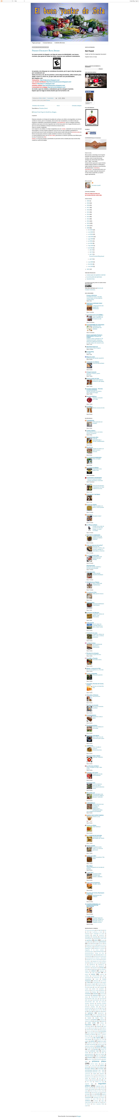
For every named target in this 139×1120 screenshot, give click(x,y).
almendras (102, 936)
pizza (98, 1052)
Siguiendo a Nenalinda (93, 735)
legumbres (88, 1024)
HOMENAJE (87, 1019)
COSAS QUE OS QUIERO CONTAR (96, 275)
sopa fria (103, 1089)
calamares (87, 972)
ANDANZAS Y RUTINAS (93, 494)
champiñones (88, 979)
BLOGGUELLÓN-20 (89, 954)
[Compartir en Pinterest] (64, 98)
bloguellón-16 (92, 964)
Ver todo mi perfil (96, 185)
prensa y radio (91, 1059)
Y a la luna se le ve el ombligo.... (95, 314)
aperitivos (89, 940)
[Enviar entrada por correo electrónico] (56, 98)
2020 (88, 200)
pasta (92, 1041)
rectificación (87, 1073)
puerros (102, 1063)
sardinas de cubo (99, 1081)
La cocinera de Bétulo (93, 467)
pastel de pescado (91, 1044)
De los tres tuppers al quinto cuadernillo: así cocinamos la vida (98, 317)
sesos (97, 1087)
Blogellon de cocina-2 (101, 945)
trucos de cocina (96, 1095)
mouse (94, 1036)
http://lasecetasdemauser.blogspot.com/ (58, 82)
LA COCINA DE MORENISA (94, 457)
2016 (88, 209)
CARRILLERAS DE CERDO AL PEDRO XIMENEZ (97, 538)
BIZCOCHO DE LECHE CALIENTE (95, 358)
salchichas (93, 1080)
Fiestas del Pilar (89, 1009)
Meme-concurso (102, 1029)
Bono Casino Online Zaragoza (94, 348)
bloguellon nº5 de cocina (94, 962)
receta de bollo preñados (98, 363)
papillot (86, 1041)
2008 (88, 227)
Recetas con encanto (92, 705)
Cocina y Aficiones (92, 295)
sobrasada (102, 1087)
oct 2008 (90, 234)
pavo (105, 1046)
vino (94, 1102)
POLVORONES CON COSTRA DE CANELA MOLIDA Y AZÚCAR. (98, 796)
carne (98, 972)
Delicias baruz (90, 602)
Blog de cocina (91, 356)
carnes (93, 974)
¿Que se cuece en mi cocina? (95, 545)
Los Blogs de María (92, 525)
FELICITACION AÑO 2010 (97, 997)
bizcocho (94, 943)
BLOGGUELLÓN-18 (99, 951)
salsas (104, 1080)
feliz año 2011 (96, 1008)
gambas (104, 1011)
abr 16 (91, 252)
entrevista (103, 993)
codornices (95, 980)
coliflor (88, 982)
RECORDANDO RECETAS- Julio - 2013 (94, 1070)
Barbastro (97, 941)
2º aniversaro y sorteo (97, 932)
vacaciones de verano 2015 (92, 1099)
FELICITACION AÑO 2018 (91, 1001)
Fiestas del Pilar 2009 (100, 1009)
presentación (98, 1059)
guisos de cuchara (96, 1014)
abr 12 (91, 254)
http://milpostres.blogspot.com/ (50, 80)
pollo (105, 1055)
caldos (93, 972)
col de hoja (103, 980)
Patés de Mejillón (97, 458)
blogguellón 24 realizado (99, 948)
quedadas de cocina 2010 (91, 1065)
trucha (88, 1095)
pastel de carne (102, 1041)
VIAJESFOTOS (91, 279)
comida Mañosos (96, 982)
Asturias (103, 940)
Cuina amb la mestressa (93, 882)
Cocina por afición (92, 504)
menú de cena (90, 1031)
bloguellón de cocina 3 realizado (93, 959)
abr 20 (91, 249)
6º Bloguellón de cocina (98, 933)
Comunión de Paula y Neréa (93, 985)
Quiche (102, 1065)
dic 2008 (90, 229)
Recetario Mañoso (92, 396)
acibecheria (90, 745)
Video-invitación (88, 1102)
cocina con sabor (91, 855)
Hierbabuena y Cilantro (93, 582)
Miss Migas (90, 866)
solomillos (93, 1089)
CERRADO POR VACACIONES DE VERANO (97, 327)
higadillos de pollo (102, 1016)
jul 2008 (90, 241)
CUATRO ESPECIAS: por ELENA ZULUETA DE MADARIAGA (93, 905)
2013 (88, 216)
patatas (98, 1046)
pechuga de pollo (91, 1047)
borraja (102, 967)
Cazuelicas (90, 514)
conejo (90, 987)
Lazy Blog (89, 484)
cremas (96, 987)
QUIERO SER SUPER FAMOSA (95, 815)
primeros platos (99, 1061)
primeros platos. (94, 1063)
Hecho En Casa (91, 782)
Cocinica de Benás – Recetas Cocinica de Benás (95, 389)
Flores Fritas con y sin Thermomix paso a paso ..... (98, 738)
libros (98, 1024)
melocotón (89, 1029)
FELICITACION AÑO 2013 (91, 998)
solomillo (87, 1089)
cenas (103, 977)
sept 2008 (91, 236)
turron (103, 1095)
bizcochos (100, 943)
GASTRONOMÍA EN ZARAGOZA (95, 324)
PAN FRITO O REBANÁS (93, 535)
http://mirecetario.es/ (92, 346)
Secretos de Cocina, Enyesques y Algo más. (95, 893)
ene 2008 (90, 266)
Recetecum (90, 447)
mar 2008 (90, 262)
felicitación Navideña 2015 (91, 1006)
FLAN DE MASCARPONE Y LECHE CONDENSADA (98, 440)
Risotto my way (96, 816)
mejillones (104, 1028)
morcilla (98, 1032)
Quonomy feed (91, 565)
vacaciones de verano (98, 1097)
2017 (88, 207)
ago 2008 (90, 238)
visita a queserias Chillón (98, 1104)
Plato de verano (89, 1055)
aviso (86, 941)
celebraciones (96, 977)
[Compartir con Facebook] (63, 98)
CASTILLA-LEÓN (96, 976)
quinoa (86, 1067)
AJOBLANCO (90, 916)
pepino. (89, 1049)
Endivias (94, 992)
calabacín (93, 971)
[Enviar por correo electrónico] (59, 98)
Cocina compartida (92, 673)
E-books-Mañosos (47, 42)
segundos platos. (100, 1086)
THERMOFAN (90, 420)
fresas (90, 1011)
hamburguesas (88, 1016)
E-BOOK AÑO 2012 (60, 42)
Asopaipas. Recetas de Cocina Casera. (95, 684)
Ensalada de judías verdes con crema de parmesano (98, 848)
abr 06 (91, 259)
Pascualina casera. (97, 659)
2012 (88, 218)
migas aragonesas (91, 1032)
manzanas (93, 1028)
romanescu (93, 1078)
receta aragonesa (100, 1067)
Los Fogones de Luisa (93, 555)
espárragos (87, 995)
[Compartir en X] (61, 98)
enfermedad (101, 992)
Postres (89, 1057)
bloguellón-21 (88, 967)
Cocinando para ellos (92, 437)
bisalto (88, 943)
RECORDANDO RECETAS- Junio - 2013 (94, 1071)
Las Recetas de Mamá (93, 766)
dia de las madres (95, 990)
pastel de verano (101, 1044)
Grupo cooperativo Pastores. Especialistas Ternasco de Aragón (94, 336)
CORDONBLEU (91, 803)
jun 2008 (90, 243)
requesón (102, 1073)
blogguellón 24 (88, 948)
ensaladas (87, 993)
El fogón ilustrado (91, 372)
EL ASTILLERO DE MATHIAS (94, 277)
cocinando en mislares (93, 362)
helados (95, 1016)
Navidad (99, 1036)
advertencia (101, 935)
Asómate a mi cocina (92, 772)
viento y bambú (91, 845)
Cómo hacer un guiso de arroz (94, 654)
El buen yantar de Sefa (93, 378)
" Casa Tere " (90, 872)
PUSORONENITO (91, 715)
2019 (88, 203)
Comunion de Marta (102, 984)
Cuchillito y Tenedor (92, 658)
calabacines (101, 971)
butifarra (95, 969)
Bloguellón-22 (95, 967)
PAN (95, 1039)
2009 (88, 225)
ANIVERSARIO (88, 938)
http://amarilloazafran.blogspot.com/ (53, 85)
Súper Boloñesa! (96, 826)
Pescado (95, 1049)
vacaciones (88, 1097)
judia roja (104, 1021)
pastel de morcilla (102, 1042)
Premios (48, 100)
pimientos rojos (94, 1051)
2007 (88, 269)
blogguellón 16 (90, 946)
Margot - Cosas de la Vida (94, 668)
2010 (88, 223)
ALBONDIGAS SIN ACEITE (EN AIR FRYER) (97, 558)
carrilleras (87, 976)
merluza (96, 1031)
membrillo (95, 1029)
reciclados (100, 1068)
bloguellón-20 (101, 966)
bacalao (91, 941)
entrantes (95, 993)
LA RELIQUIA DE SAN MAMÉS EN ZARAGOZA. (98, 307)
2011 (88, 221)
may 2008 (91, 245)
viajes (102, 1100)
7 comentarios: (50, 98)
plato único (98, 1055)
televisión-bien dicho (95, 1092)
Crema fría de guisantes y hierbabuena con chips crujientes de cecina (98, 487)
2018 (88, 205)
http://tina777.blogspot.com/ (46, 83)
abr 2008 (90, 247)
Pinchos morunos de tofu (98, 407)
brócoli (90, 969)
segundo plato (89, 1083)
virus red (99, 1102)
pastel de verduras (89, 1046)
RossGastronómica (92, 725)
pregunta (97, 1057)
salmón (99, 1080)
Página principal (36, 42)
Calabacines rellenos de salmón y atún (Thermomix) (98, 615)
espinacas (95, 995)
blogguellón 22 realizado (99, 946)
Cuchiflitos (90, 406)
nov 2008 (90, 232)
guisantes (87, 1014)
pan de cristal (101, 1039)
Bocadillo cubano (97, 884)
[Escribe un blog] (60, 98)
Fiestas (103, 1008)
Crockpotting (90, 351)
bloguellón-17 (101, 964)
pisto (92, 1052)
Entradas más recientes (38, 105)
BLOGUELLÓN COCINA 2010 (100, 956)
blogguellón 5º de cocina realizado (94, 950)
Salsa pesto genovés (98, 675)
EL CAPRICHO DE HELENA (94, 835)
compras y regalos (91, 984)
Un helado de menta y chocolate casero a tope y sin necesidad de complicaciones (94, 298)
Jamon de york (88, 1021)
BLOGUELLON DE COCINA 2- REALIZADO (96, 958)
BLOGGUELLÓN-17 (89, 951)
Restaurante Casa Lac (90, 1075)
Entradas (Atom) (43, 108)
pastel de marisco (92, 1042)
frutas (94, 1011)
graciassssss (101, 1013)
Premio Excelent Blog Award (45, 50)
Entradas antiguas (76, 105)
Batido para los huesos (98, 593)
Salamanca (87, 1080)
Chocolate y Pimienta (92, 695)
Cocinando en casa (92, 633)
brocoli (86, 969)
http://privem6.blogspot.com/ (56, 87)
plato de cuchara (100, 1054)
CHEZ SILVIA (90, 622)
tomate (93, 1094)
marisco (98, 1028)
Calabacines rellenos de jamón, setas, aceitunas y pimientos (98, 636)
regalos (94, 1073)
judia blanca (97, 1021)
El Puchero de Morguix (93, 612)
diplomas (103, 990)
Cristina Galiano (91, 430)
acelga (94, 935)
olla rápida (96, 1037)
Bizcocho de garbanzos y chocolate (95, 669)
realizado (92, 1067)
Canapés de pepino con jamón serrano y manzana (98, 450)
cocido (97, 979)
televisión (87, 1092)
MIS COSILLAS (91, 793)
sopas (86, 1090)
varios (102, 1099)
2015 (88, 212)
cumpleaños (101, 988)
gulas (103, 1014)
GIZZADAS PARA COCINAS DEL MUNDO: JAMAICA (97, 875)
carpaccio (102, 974)
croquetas (102, 987)
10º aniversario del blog (90, 930)
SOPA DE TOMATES (98, 757)
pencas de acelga (101, 1047)
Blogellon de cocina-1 (90, 945)
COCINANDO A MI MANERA (94, 477)
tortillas (98, 1094)
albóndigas (87, 936)
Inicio (58, 105)
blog (105, 943)
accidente (87, 935)
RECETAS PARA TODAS (93, 756)
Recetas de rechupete (93, 653)
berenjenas (103, 941)
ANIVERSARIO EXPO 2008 (100, 938)
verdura (87, 1100)
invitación (102, 1019)
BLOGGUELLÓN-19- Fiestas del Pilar (94, 953)
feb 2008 (90, 264)
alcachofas (95, 936)
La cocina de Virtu (92, 592)
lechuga (102, 1023)
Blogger (79, 1116)
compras (104, 982)
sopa (98, 1089)
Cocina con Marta (91, 825)
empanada (87, 992)
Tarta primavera (96, 696)
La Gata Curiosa (91, 643)
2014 (88, 214)
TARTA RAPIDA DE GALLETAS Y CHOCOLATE (97, 646)
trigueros (104, 1094)
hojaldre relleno (99, 1018)
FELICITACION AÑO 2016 (98, 1000)
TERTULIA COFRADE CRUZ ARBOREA (94, 304)
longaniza (99, 1026)
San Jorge (89, 1081)
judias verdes (92, 1023)
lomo (93, 1026)
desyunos (87, 990)
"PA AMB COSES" (97, 516)
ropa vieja (101, 1078)
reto (98, 1075)
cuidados (93, 988)
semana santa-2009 (89, 1087)
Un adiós (89, 353)
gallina (99, 1011)
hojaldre (89, 1018)
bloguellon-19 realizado (90, 966)
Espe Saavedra (91, 572)
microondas (103, 1031)
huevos (94, 1019)
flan (86, 1011)
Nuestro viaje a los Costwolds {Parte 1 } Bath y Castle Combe (98, 625)
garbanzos (90, 1013)
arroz (96, 940)
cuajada (86, 988)
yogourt (86, 1105)
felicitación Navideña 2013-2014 (97, 1005)
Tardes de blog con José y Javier (97, 1090)
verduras (96, 1100)
